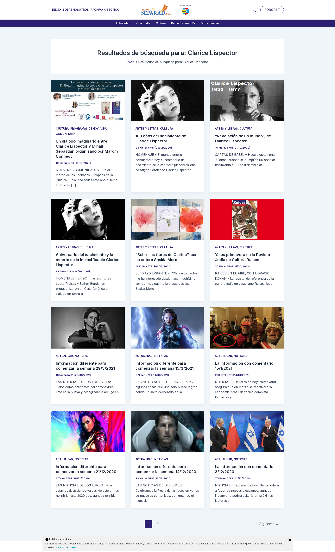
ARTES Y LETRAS (147, 128)
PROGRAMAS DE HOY (84, 128)
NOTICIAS (81, 355)
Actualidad (123, 23)
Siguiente (269, 524)
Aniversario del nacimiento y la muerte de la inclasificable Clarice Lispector (87, 259)
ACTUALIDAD (64, 355)
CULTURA (62, 128)
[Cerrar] (289, 540)
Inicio (56, 9)
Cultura (161, 23)
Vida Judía (143, 23)
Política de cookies (67, 547)
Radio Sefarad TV (183, 23)
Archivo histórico (105, 9)
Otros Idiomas (210, 23)
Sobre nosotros (76, 9)
